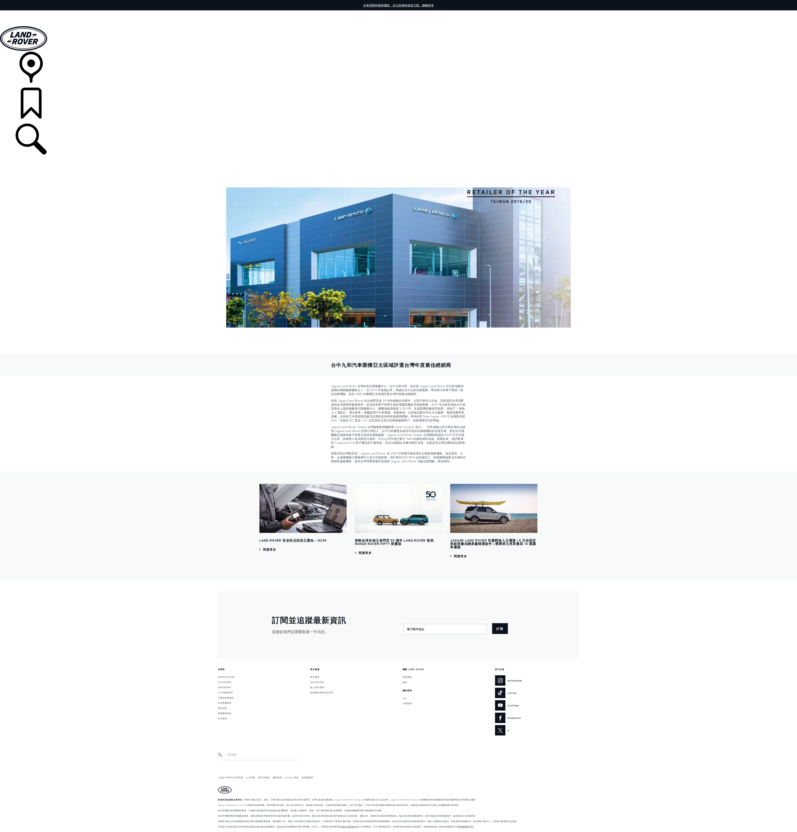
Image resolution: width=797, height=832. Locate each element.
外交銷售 (222, 718)
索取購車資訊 (225, 713)
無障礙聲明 (307, 777)
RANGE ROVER (226, 676)
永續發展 (407, 703)
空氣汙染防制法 (348, 826)
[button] (398, 12)
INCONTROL (317, 682)
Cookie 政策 (292, 777)
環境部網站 (463, 826)
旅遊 (405, 682)
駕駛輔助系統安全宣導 (321, 692)
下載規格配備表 (226, 697)
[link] (398, 70)
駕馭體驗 (407, 676)
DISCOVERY (224, 682)
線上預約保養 (317, 687)
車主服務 (314, 676)
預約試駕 (222, 708)
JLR (405, 698)
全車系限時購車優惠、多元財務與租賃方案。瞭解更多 (398, 5)
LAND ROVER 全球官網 (230, 777)
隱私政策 (277, 777)
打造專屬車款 (225, 702)
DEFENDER (224, 687)
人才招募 (250, 777)
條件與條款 (264, 777)
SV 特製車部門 (225, 692)
